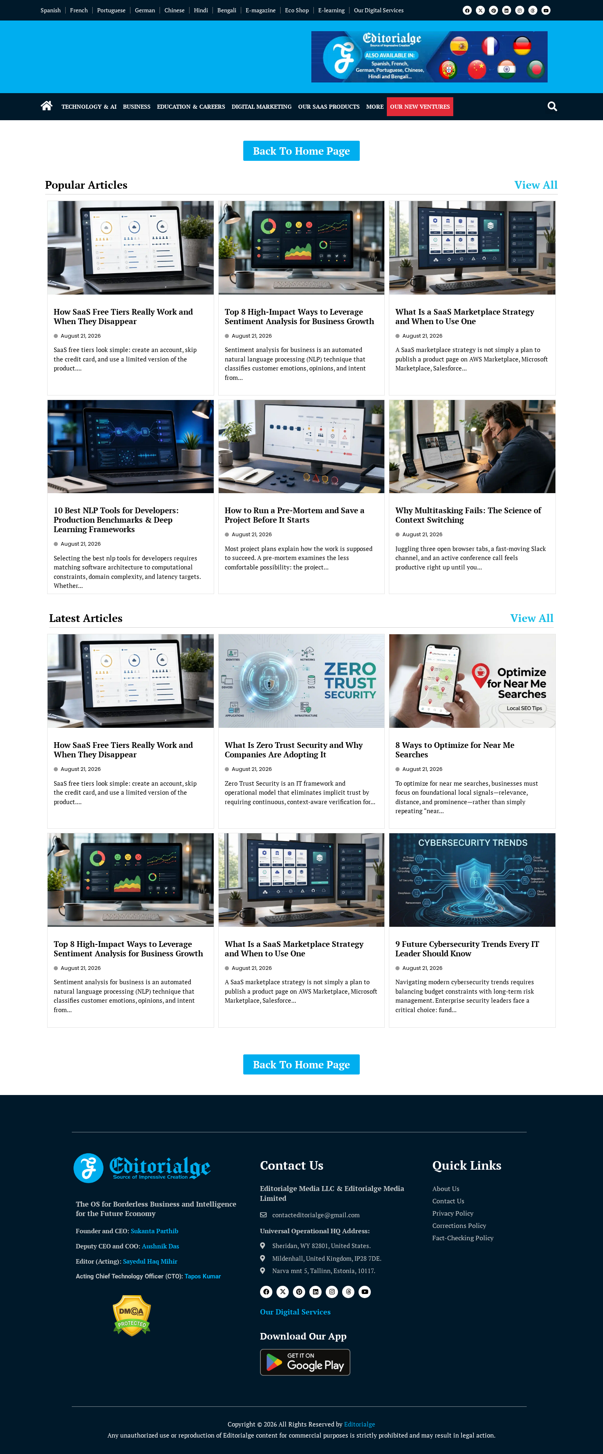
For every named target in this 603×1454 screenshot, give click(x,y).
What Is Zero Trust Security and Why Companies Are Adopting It (294, 749)
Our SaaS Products (329, 106)
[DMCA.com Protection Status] (132, 1334)
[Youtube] (545, 10)
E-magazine (261, 10)
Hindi (201, 10)
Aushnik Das (160, 1246)
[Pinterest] (493, 10)
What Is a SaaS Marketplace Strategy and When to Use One (464, 316)
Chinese (174, 10)
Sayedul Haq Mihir (150, 1261)
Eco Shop (297, 10)
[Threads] (532, 10)
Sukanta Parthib (154, 1231)
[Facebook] (467, 10)
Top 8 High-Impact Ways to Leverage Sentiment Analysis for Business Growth (299, 316)
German (145, 10)
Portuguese (111, 10)
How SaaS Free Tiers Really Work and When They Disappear (123, 316)
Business (137, 106)
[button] (552, 107)
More (375, 106)
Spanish (51, 10)
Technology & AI (89, 106)
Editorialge (359, 1424)
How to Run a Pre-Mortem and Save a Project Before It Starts (295, 515)
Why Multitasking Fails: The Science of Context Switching (468, 515)
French (79, 10)
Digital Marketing (262, 106)
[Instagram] (519, 10)
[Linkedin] (506, 10)
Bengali (226, 10)
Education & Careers (191, 106)
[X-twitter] (480, 10)
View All (536, 185)
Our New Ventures (420, 106)
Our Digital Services (379, 10)
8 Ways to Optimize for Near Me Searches (454, 749)
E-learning (331, 10)
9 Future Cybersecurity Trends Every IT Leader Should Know (467, 948)
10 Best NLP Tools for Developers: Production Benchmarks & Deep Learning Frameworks (116, 519)
